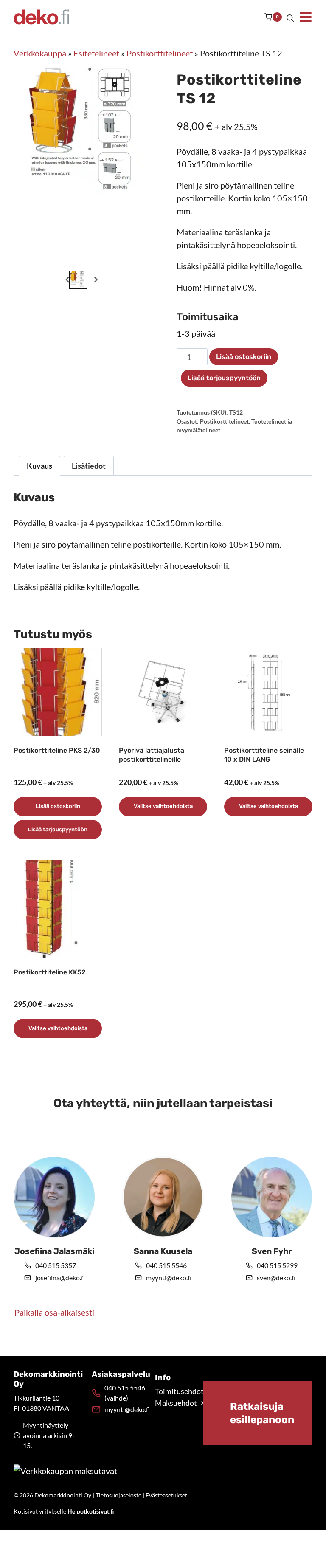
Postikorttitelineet (159, 53)
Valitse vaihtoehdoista (163, 806)
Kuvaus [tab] (39, 465)
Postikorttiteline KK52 (50, 972)
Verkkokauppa (40, 53)
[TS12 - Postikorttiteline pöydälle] (88, 138)
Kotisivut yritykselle (64, 1511)
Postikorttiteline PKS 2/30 (57, 750)
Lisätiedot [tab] (89, 465)
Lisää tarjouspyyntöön (224, 378)
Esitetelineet (96, 53)
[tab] (78, 259)
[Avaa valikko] (305, 17)
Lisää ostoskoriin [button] (58, 806)
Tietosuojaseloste (118, 1495)
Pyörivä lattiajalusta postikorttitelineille (151, 754)
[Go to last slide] (67, 279)
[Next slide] (95, 279)
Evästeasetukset (166, 1495)
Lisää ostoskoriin (243, 357)
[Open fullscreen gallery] (141, 260)
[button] (78, 280)
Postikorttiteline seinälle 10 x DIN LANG (264, 754)
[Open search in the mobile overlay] (290, 17)
